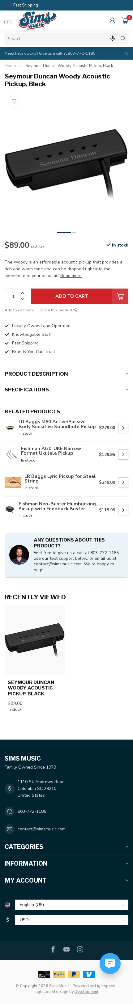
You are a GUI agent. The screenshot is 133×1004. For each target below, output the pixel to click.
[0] (125, 20)
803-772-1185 (32, 811)
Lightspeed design (51, 991)
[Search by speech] (112, 38)
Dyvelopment (86, 991)
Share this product (56, 310)
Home (10, 66)
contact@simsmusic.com (42, 829)
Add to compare (19, 310)
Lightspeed (105, 985)
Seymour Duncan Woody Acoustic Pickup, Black (69, 66)
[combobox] (61, 38)
